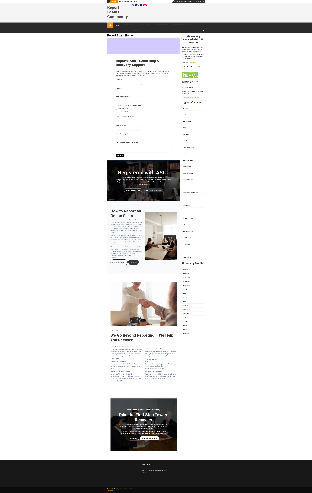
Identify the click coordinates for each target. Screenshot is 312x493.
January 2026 (186, 281)
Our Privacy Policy (187, 97)
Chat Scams (186, 134)
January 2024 (186, 305)
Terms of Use (195, 97)
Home (117, 25)
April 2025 (185, 297)
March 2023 (186, 333)
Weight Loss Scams (188, 173)
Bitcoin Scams (186, 199)
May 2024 (185, 301)
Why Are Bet (122, 1)
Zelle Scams (186, 225)
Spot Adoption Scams (188, 237)
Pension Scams (187, 115)
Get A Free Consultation (149, 438)
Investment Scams (187, 153)
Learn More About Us (119, 262)
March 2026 (186, 273)
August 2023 (186, 313)
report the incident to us (137, 431)
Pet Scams (185, 108)
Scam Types (144, 25)
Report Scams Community (117, 12)
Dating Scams (186, 141)
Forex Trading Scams (188, 147)
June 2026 (185, 269)
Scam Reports (192, 62)
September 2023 (187, 309)
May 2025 (185, 293)
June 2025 (185, 289)
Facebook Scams (187, 205)
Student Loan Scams (188, 160)
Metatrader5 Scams (188, 231)
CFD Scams (185, 128)
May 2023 (185, 325)
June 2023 (185, 321)
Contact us (133, 262)
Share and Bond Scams (189, 186)
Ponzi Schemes (187, 257)
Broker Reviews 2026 (162, 25)
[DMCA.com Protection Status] (190, 74)
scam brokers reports (155, 177)
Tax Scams (185, 212)
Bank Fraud (186, 250)
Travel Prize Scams (188, 218)
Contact (126, 30)
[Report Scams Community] (110, 25)
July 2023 (185, 317)
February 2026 (186, 277)
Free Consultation (130, 25)
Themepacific (110, 490)
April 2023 (185, 329)
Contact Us (133, 438)
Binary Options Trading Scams (190, 192)
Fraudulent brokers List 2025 (184, 25)
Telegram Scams (187, 166)
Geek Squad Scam (187, 121)
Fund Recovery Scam (188, 179)
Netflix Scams (186, 244)
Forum (135, 30)
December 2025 (187, 285)
